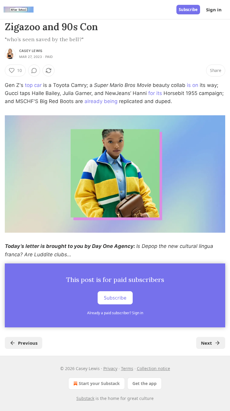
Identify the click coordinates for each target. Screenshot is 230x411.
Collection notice (153, 368)
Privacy (110, 368)
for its (155, 93)
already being (100, 101)
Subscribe (188, 9)
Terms (127, 368)
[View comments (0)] (34, 70)
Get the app (144, 383)
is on (192, 85)
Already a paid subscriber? (115, 312)
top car (33, 85)
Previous (27, 343)
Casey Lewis (30, 51)
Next (206, 343)
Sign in (214, 10)
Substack (85, 398)
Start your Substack (99, 383)
